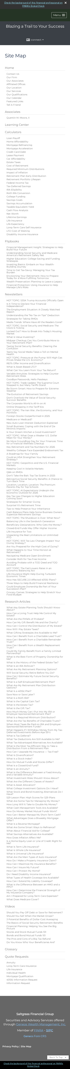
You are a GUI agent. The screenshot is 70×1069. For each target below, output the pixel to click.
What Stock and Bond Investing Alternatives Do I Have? (35, 793)
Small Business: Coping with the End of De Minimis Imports (31, 427)
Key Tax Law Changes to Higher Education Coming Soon (31, 497)
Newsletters (13, 294)
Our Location (14, 87)
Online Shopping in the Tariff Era (25, 406)
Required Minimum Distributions (25, 169)
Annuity (11, 962)
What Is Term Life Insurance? (23, 846)
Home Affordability (17, 141)
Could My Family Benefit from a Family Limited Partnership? (34, 652)
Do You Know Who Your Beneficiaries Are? (31, 942)
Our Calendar (14, 97)
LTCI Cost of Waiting (18, 230)
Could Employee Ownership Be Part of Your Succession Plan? (31, 587)
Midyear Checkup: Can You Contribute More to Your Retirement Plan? (33, 341)
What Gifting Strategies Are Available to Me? (32, 632)
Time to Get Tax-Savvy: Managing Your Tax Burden (31, 271)
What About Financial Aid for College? (28, 830)
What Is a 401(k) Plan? (19, 691)
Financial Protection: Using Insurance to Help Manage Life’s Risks (32, 286)
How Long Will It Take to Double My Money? (32, 804)
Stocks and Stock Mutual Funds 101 (26, 931)
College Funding (16, 196)
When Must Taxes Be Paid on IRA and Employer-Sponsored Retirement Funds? (34, 725)
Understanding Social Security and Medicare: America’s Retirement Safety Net (32, 254)
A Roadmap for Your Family (22, 453)
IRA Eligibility (14, 189)
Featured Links (15, 101)
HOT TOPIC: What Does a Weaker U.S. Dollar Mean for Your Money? (32, 436)
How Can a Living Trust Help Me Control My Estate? (31, 614)
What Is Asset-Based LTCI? (22, 366)
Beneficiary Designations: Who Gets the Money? (34, 524)
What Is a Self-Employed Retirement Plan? (31, 681)
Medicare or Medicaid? (19, 419)
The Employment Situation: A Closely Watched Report (33, 310)
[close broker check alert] (65, 3)
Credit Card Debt (16, 151)
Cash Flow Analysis (17, 210)
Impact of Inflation (17, 172)
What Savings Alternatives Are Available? (30, 834)
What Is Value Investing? (21, 337)
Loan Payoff (13, 138)
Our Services (14, 91)
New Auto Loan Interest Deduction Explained (32, 422)
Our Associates (15, 80)
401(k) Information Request (22, 979)
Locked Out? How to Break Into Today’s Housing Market (34, 332)
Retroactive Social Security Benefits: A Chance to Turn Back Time (34, 480)
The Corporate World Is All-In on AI (26, 403)
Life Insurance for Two (19, 531)
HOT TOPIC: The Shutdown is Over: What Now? (33, 517)
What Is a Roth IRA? (18, 697)
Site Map (26, 1046)
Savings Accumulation (19, 203)
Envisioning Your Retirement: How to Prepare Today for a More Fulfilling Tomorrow (32, 277)
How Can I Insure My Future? (23, 867)
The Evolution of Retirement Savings (27, 394)
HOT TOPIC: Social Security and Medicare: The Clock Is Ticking (33, 326)
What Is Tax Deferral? (19, 735)
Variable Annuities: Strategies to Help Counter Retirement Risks (33, 374)
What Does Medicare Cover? (23, 899)
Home (9, 68)
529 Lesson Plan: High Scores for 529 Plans (31, 797)
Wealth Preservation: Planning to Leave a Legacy (34, 281)
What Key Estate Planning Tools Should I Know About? (33, 608)
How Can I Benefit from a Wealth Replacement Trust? (33, 646)
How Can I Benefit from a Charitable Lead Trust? (34, 636)
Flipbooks (12, 241)
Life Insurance (14, 220)
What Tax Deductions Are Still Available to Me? (33, 739)
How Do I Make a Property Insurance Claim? (31, 860)
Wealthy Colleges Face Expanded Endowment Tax (35, 450)
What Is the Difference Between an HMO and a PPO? (33, 885)
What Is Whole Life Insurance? (24, 850)
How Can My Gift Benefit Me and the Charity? (32, 622)
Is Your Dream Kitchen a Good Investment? (31, 432)
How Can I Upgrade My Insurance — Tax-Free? (32, 751)
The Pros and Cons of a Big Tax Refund (28, 938)
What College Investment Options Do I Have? (32, 788)
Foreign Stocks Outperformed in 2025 (28, 416)
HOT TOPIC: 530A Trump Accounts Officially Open (35, 300)
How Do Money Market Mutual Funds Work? (32, 811)
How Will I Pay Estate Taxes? (23, 629)
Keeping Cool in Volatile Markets (25, 468)
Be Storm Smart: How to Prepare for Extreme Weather (33, 389)
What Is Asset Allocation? (21, 784)
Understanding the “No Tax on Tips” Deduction (33, 315)
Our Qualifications (17, 94)
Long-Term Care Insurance (21, 966)
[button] (59, 15)
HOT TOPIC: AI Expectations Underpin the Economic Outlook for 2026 (30, 491)
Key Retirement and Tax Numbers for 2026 (31, 446)
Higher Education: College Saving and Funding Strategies (33, 259)
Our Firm (12, 77)
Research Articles (17, 601)
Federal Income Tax (17, 182)
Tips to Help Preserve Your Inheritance (28, 508)
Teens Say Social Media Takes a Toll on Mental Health (32, 353)
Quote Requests (16, 956)
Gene (27, 1036)
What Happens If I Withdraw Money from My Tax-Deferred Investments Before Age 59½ (35, 731)
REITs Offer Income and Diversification (28, 363)
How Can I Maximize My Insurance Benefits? (31, 863)
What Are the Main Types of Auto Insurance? (32, 857)
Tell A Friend (14, 104)
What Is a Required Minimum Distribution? (31, 717)
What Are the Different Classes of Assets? (30, 781)
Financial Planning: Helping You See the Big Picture (31, 927)
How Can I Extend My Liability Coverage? (30, 881)
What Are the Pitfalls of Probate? (25, 618)
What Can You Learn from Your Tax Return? (31, 370)
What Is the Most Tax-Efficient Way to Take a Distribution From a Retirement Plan (32, 747)
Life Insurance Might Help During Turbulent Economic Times (31, 575)
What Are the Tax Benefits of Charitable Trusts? (34, 720)
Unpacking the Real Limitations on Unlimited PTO (32, 536)
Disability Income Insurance (22, 234)
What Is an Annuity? (18, 768)
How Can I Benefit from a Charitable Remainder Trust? (34, 640)
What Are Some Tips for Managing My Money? (33, 801)
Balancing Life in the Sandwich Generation (31, 521)
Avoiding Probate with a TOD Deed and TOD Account (32, 563)
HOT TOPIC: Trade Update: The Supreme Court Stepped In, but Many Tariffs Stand (33, 384)
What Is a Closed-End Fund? (23, 765)
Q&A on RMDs (15, 472)
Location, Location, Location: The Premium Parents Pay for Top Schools (31, 485)
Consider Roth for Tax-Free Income (26, 559)
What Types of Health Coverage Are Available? (33, 877)
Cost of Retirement (17, 165)
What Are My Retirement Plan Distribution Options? (31, 686)
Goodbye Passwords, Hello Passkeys (27, 379)
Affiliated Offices (16, 84)
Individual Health (16, 972)
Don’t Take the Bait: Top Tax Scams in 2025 (31, 475)
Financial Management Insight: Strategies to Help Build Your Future (35, 248)
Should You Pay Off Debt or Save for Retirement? (35, 912)
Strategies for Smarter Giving (23, 501)
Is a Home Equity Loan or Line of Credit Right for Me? (34, 842)
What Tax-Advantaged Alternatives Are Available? (35, 742)
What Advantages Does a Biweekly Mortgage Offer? (32, 819)
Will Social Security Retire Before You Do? (31, 672)
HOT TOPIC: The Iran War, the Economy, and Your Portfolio (35, 411)
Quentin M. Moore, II (18, 117)
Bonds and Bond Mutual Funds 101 (26, 935)
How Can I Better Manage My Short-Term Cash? (34, 814)
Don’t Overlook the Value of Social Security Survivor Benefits (31, 398)
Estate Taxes (14, 162)
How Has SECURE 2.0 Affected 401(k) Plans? (31, 579)
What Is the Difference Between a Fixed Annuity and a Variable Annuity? (34, 773)
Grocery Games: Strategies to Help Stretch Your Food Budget (34, 593)
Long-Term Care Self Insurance (24, 227)
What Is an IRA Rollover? (21, 665)
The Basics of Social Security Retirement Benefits (35, 922)
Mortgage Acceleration (20, 148)
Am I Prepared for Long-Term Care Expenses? (32, 896)
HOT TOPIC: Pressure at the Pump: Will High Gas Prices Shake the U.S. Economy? (34, 358)
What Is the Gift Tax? (18, 708)
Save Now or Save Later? (21, 694)
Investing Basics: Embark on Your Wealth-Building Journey (30, 265)
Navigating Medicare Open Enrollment (29, 555)
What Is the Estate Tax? (20, 704)
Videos (10, 906)
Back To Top (56, 1057)
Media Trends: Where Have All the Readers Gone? (34, 322)
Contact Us (13, 73)
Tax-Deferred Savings (19, 186)
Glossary (11, 949)
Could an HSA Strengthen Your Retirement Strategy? (31, 458)
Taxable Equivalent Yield (20, 206)
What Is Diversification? (20, 755)
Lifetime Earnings (17, 217)
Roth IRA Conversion (18, 193)
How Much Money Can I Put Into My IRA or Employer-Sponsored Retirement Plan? (31, 712)
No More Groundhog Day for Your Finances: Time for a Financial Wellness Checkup (35, 442)
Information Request (18, 983)
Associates (12, 112)
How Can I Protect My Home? (23, 870)
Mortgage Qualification (20, 976)
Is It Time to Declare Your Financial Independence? (26, 305)
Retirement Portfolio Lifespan (23, 179)
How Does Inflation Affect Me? (24, 837)
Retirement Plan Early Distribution (26, 175)
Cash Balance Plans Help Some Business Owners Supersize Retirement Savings (34, 513)
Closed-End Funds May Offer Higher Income (32, 528)
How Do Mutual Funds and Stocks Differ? (30, 762)
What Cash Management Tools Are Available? (32, 807)
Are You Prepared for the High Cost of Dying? (33, 546)
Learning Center (17, 125)
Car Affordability (16, 158)
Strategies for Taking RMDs (22, 318)
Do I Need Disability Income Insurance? (29, 874)
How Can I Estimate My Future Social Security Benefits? (33, 677)
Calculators (13, 132)
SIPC (49, 1030)
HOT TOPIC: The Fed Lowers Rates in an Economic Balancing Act (29, 569)
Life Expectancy (15, 224)
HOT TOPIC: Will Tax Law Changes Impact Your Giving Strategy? (33, 542)
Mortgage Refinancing (19, 145)
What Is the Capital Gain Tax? (23, 701)
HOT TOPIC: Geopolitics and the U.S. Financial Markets (32, 464)
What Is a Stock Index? (19, 758)
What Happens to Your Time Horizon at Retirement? (29, 551)
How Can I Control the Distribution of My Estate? (34, 625)
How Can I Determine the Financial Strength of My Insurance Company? (33, 891)
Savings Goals (14, 200)
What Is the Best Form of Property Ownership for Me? (35, 658)
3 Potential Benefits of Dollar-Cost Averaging (32, 919)
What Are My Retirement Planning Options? (32, 669)
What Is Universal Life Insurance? (25, 853)
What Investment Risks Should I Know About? (33, 778)
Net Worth (13, 213)
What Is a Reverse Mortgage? (23, 823)
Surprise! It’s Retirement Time (24, 505)
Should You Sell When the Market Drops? (30, 915)
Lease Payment (15, 155)
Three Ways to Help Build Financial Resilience (32, 583)
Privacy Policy (10, 1046)
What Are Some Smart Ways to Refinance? (31, 827)
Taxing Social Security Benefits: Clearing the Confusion (32, 347)
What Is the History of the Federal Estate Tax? (32, 662)
